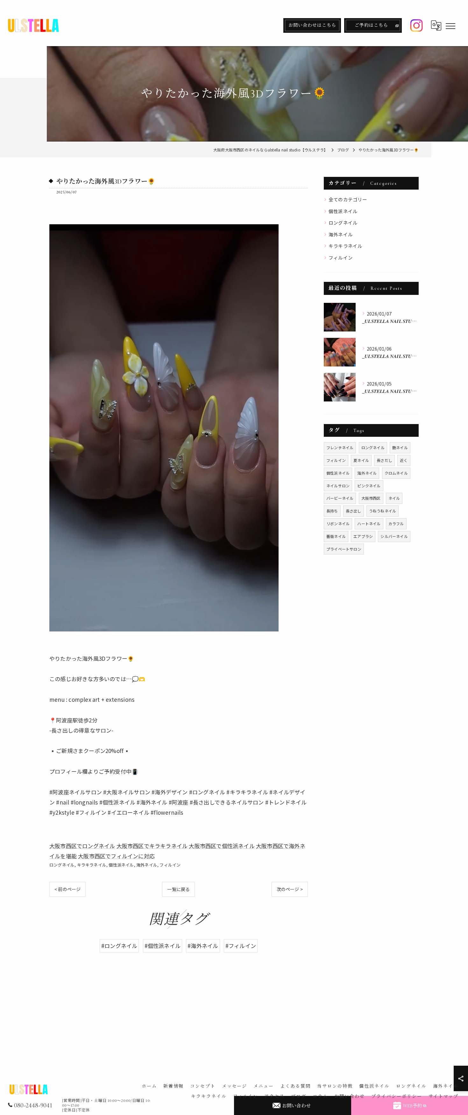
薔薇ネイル (336, 536)
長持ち (332, 510)
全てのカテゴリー (348, 199)
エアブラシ (363, 536)
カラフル (396, 523)
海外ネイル (146, 865)
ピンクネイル (368, 485)
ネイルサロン (338, 485)
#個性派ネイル (163, 946)
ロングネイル (61, 865)
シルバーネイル (394, 536)
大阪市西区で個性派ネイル (221, 846)
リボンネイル (338, 523)
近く (404, 460)
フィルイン (170, 865)
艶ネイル (400, 447)
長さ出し (353, 510)
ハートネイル (368, 523)
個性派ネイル (121, 865)
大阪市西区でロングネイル (82, 846)
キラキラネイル (91, 865)
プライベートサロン (343, 549)
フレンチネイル (339, 447)
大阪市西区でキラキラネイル (152, 846)
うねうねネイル (382, 510)
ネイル (394, 498)
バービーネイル (339, 498)
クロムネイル (396, 473)
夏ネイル (361, 460)
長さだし (384, 460)
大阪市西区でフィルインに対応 (116, 856)
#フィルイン (240, 946)
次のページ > (290, 889)
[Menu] (450, 25)
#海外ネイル (203, 946)
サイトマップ (443, 1096)
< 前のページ (67, 889)
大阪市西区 (371, 498)
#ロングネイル (119, 946)
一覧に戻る (178, 889)
